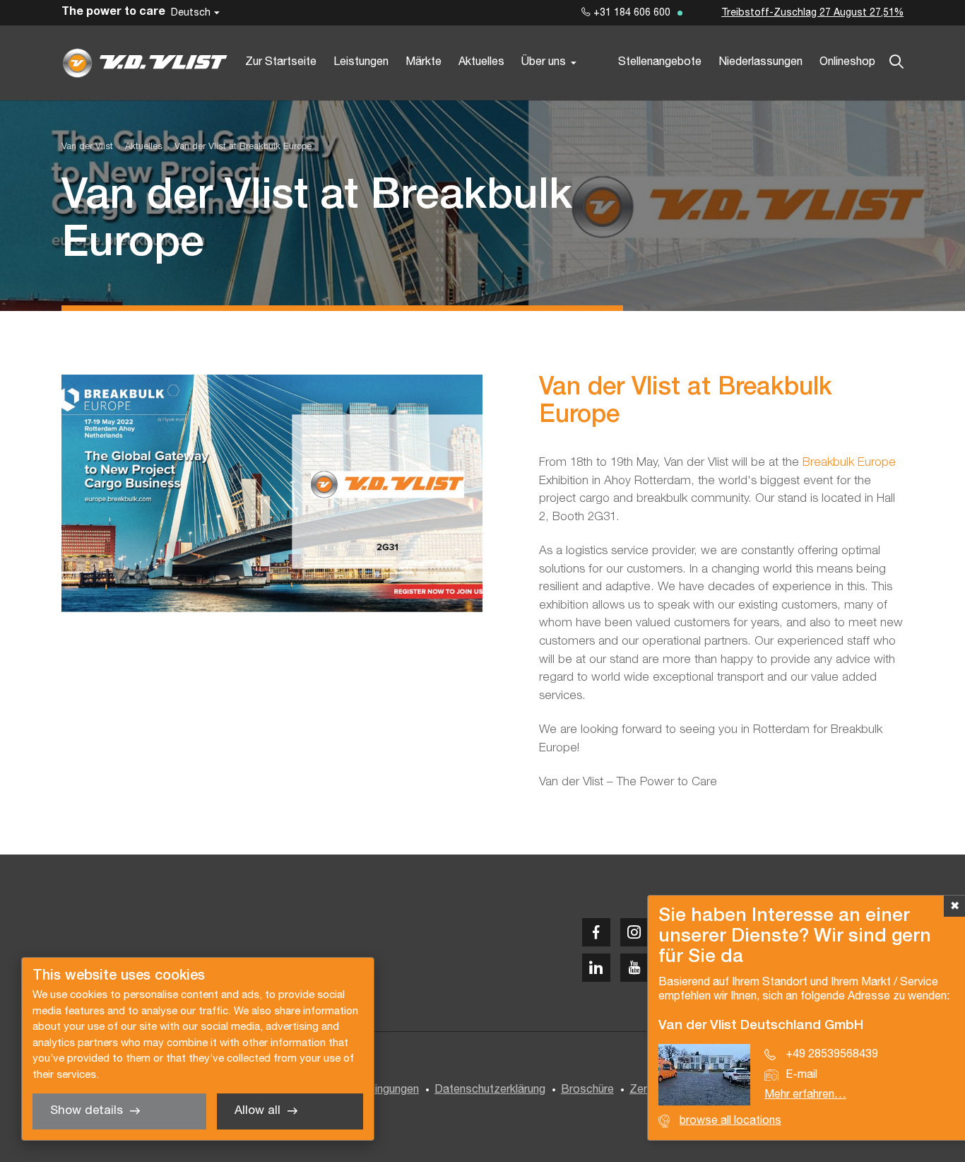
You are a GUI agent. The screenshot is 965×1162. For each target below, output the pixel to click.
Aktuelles (481, 62)
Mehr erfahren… (805, 1095)
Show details (86, 1110)
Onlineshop (847, 62)
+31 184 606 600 (630, 13)
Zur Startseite (280, 62)
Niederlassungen (760, 62)
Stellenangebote (659, 62)
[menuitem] (137, 147)
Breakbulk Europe (849, 462)
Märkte (423, 62)
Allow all (257, 1110)
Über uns (543, 62)
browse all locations (730, 1121)
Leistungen (361, 62)
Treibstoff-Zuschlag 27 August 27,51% (812, 13)
